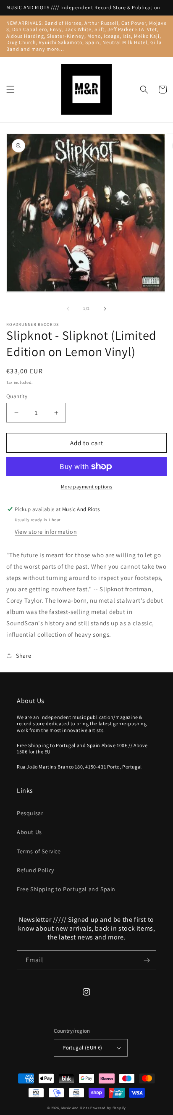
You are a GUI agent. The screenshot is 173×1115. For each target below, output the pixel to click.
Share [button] (23, 655)
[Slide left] (68, 308)
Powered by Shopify (108, 1107)
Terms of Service (39, 851)
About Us (29, 832)
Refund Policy (35, 870)
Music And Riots (75, 1107)
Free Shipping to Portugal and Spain (66, 889)
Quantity (16, 396)
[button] (10, 89)
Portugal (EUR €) (82, 1047)
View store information (46, 531)
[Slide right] (105, 308)
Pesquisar (30, 813)
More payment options (87, 486)
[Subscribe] (146, 960)
